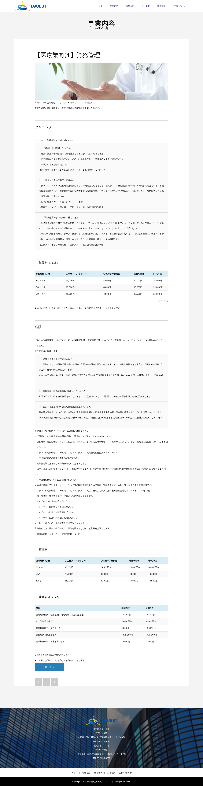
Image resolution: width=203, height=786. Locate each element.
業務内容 (114, 5)
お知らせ (130, 5)
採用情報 (161, 5)
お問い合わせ (179, 5)
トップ (99, 5)
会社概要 (145, 5)
